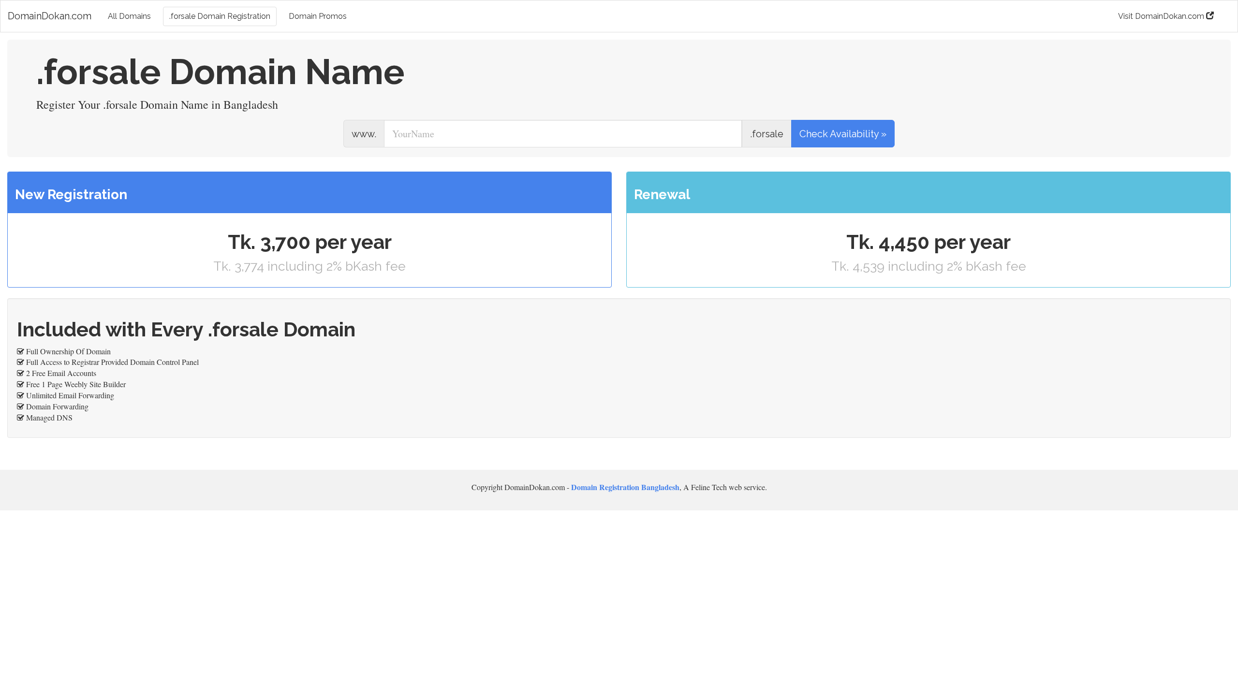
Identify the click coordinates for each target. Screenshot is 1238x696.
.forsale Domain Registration (219, 16)
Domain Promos (318, 16)
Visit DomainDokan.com (1162, 16)
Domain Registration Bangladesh (625, 487)
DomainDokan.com (49, 16)
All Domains (129, 16)
